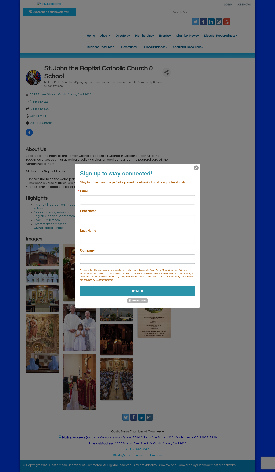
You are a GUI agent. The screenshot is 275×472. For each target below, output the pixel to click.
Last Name (88, 230)
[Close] (196, 167)
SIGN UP (137, 291)
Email (84, 191)
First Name (88, 210)
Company (87, 250)
